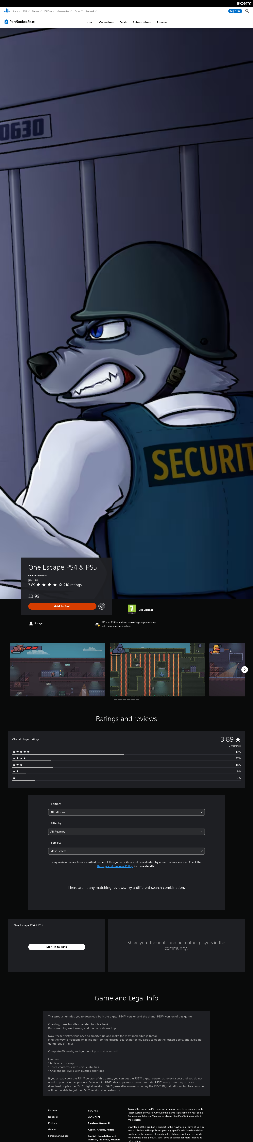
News (77, 11)
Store (15, 11)
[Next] (244, 669)
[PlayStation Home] (7, 11)
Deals (123, 22)
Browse (162, 22)
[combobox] (126, 812)
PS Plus (48, 11)
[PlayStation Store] (20, 21)
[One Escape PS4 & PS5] (57, 670)
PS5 (25, 11)
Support (90, 11)
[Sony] (244, 6)
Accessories (63, 11)
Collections (106, 22)
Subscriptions (142, 22)
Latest (89, 22)
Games (35, 11)
